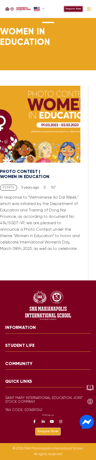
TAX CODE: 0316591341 (23, 410)
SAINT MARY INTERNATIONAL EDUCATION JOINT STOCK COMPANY (44, 400)
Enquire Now (73, 8)
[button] (39, 9)
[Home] (18, 9)
